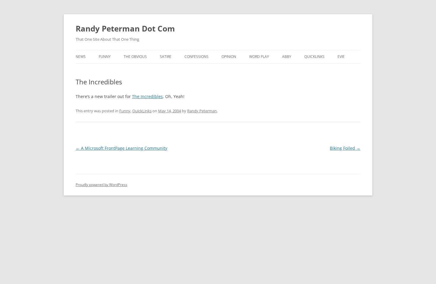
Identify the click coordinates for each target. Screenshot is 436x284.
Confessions (196, 56)
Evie (341, 56)
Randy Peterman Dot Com (125, 28)
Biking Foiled (345, 148)
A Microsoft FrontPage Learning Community (121, 148)
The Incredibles (147, 96)
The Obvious (135, 56)
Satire (165, 56)
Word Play (259, 56)
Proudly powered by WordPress (101, 184)
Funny (105, 56)
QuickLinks (314, 56)
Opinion (229, 56)
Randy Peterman (202, 110)
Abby (286, 56)
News (81, 56)
